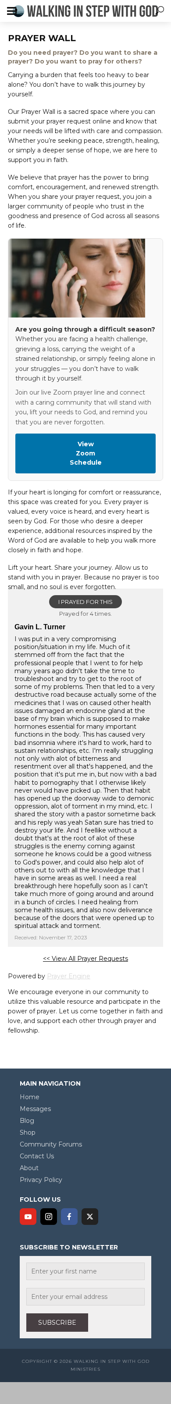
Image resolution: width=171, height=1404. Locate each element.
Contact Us (37, 1156)
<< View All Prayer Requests (85, 959)
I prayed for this (85, 601)
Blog (27, 1121)
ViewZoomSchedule (86, 453)
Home (29, 1097)
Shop (28, 1132)
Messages (35, 1109)
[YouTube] (28, 1216)
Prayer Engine (68, 976)
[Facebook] (69, 1216)
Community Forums (51, 1144)
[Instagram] (48, 1216)
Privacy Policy (41, 1180)
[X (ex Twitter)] (90, 1216)
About (29, 1168)
